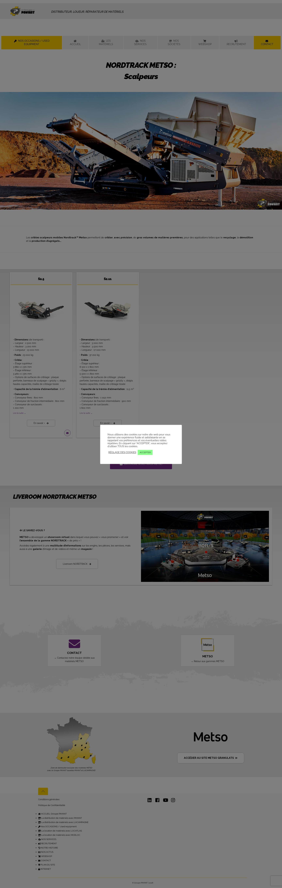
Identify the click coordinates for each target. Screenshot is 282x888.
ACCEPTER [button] (145, 452)
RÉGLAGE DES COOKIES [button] (122, 452)
